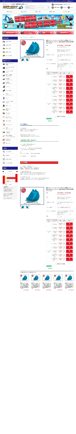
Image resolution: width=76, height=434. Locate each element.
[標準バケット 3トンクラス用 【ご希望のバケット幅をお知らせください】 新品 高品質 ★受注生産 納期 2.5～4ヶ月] (69, 278)
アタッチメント (26, 37)
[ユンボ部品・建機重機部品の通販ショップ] (12, 8)
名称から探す (24, 11)
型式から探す (9, 11)
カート (71, 7)
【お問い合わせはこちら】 (8, 191)
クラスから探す (66, 11)
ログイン (65, 7)
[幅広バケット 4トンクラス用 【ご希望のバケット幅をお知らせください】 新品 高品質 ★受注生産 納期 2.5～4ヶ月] (35, 278)
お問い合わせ (57, 7)
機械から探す (52, 11)
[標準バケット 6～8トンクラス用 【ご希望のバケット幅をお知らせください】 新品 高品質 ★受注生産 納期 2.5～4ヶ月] (24, 278)
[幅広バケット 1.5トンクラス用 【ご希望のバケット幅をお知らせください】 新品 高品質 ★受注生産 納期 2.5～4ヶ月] (58, 278)
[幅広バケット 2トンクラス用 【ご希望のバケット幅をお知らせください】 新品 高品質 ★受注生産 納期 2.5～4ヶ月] (47, 278)
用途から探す (38, 11)
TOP (21, 37)
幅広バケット (32, 37)
